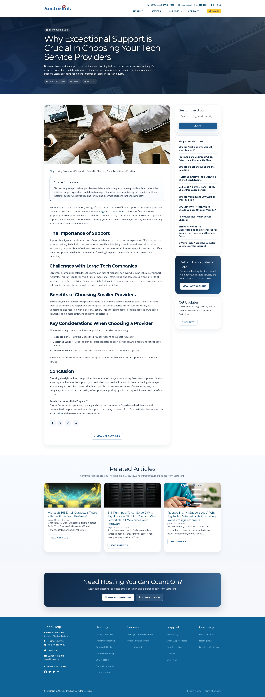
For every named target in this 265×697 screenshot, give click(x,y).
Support (174, 11)
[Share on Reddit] (76, 423)
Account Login (173, 634)
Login (215, 11)
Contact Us (172, 659)
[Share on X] (60, 423)
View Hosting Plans (194, 286)
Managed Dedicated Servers (141, 634)
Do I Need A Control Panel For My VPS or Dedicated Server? (197, 188)
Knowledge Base (175, 647)
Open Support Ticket (177, 640)
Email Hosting (102, 659)
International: (193, 5)
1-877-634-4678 (55, 641)
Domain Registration (105, 666)
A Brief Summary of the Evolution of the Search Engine (197, 178)
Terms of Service (212, 691)
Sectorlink (57, 413)
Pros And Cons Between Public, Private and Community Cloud (196, 158)
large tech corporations (112, 211)
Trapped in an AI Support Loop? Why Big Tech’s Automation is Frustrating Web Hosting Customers (191, 516)
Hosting (138, 11)
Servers (156, 11)
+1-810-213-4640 (56, 644)
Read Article (58, 538)
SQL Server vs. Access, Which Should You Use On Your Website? (197, 208)
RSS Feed (189, 322)
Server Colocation (135, 647)
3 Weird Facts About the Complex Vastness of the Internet (197, 244)
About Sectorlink (206, 634)
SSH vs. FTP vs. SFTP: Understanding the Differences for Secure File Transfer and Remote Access (198, 231)
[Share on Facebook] (53, 423)
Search (198, 126)
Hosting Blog (205, 640)
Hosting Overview (104, 634)
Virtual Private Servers (138, 640)
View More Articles (108, 436)
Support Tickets (56, 655)
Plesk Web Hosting (105, 647)
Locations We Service (209, 647)
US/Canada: (162, 5)
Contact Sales (151, 597)
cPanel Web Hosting (105, 640)
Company (193, 11)
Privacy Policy (194, 691)
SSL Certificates (103, 672)
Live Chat (217, 5)
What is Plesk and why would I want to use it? (195, 148)
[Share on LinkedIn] (68, 423)
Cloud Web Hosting (105, 653)
